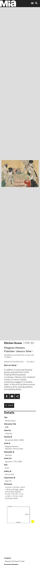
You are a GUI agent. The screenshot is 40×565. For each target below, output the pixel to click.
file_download (6, 396)
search (36, 3)
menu (32, 3)
